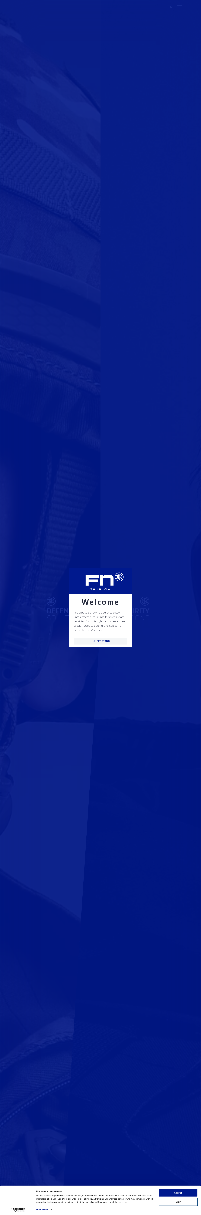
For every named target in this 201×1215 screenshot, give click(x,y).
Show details (42, 1209)
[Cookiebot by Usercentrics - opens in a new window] (18, 1210)
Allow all (178, 1193)
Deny (178, 1202)
